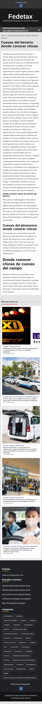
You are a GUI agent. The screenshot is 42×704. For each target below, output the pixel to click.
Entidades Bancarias (20, 629)
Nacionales (14, 647)
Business (19, 616)
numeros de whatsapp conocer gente (16, 599)
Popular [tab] (23, 302)
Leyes (5, 647)
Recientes (17, 346)
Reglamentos (19, 497)
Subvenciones (19, 445)
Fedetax (20, 16)
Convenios (16, 625)
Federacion (18, 638)
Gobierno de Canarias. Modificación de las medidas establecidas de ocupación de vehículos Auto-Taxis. (19, 549)
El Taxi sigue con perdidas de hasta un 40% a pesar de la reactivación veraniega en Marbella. (20, 399)
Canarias (23, 620)
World (6, 673)
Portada (11, 346)
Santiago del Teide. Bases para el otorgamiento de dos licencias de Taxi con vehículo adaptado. (20, 350)
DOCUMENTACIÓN (10, 31)
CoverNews (15, 698)
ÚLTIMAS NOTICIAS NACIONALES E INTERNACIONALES (20, 397)
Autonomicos (7, 546)
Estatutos (7, 638)
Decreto (6, 629)
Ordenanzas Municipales (21, 656)
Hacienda (32, 643)
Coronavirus (28, 625)
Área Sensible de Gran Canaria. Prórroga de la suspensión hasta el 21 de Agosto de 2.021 (20, 500)
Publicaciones (9, 665)
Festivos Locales (10, 643)
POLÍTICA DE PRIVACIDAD (20, 684)
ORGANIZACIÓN (18, 28)
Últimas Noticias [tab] (9, 302)
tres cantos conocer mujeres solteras (16, 594)
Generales (22, 643)
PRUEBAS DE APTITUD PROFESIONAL (24, 660)
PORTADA (7, 28)
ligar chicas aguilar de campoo (13, 603)
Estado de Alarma (27, 634)
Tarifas (31, 669)
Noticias (5, 346)
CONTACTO (23, 31)
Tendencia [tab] (33, 302)
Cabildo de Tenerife (10, 620)
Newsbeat (29, 651)
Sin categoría (8, 669)
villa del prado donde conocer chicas (16, 586)
